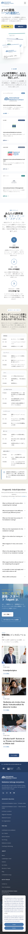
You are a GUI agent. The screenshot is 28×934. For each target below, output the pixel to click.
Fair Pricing (4, 839)
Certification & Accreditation (8, 830)
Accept (14, 924)
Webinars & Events (6, 843)
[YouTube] (14, 792)
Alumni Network (6, 836)
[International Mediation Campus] (7, 2)
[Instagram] (6, 792)
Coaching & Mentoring (7, 846)
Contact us (4, 884)
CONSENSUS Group (6, 874)
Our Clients (4, 865)
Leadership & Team (6, 858)
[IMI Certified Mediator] (3, 768)
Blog (3, 871)
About (3, 855)
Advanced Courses (6, 817)
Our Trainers (5, 833)
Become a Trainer (6, 868)
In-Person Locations (7, 811)
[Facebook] (10, 792)
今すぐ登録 (6, 26)
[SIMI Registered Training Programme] (11, 768)
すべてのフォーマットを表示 (11, 619)
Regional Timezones (7, 814)
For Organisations (6, 821)
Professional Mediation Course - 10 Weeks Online (14, 803)
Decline (14, 928)
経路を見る (20, 26)
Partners (4, 862)
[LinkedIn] (3, 792)
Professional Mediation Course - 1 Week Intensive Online (14, 807)
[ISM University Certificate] (19, 768)
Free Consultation (6, 887)
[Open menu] (25, 3)
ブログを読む (6, 673)
